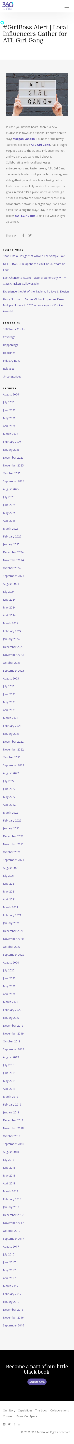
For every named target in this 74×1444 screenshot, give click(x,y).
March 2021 (10, 907)
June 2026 (9, 410)
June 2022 (9, 789)
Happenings (10, 345)
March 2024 (10, 623)
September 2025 (13, 481)
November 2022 (13, 749)
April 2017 (9, 1278)
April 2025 (9, 520)
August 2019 (11, 1057)
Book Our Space (26, 1416)
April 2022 (9, 805)
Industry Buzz (11, 361)
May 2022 (9, 797)
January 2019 (11, 1112)
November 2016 (13, 1317)
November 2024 (13, 560)
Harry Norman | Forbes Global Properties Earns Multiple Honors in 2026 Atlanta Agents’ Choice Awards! (33, 305)
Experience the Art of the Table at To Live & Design (36, 291)
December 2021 (13, 836)
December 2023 (13, 647)
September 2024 (13, 576)
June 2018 (9, 1167)
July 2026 (8, 402)
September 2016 (13, 1325)
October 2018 (12, 1136)
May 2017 (9, 1270)
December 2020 (13, 931)
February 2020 (12, 1010)
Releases (8, 368)
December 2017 (13, 1215)
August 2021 (11, 868)
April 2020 (9, 994)
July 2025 (8, 497)
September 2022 (13, 765)
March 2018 (10, 1191)
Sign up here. (37, 1381)
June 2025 (9, 505)
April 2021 (9, 899)
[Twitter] (30, 236)
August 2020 (11, 962)
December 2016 (13, 1309)
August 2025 (11, 489)
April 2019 (9, 1089)
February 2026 (12, 442)
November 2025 (13, 465)
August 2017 (11, 1246)
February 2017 (12, 1294)
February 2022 (12, 820)
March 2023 (10, 718)
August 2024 (11, 584)
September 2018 (13, 1144)
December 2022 (13, 741)
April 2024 (9, 615)
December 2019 (13, 1025)
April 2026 (9, 426)
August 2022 (11, 773)
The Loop (41, 1410)
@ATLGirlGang (25, 216)
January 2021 (11, 923)
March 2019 (10, 1096)
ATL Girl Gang (40, 145)
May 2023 (9, 702)
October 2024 (12, 568)
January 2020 (11, 1018)
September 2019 (13, 1049)
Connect (8, 1416)
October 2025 (12, 473)
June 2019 (9, 1073)
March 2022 (10, 812)
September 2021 (13, 860)
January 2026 (11, 449)
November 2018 (13, 1128)
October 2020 (12, 947)
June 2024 (9, 599)
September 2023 (13, 670)
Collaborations (59, 1410)
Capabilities (25, 1410)
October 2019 (12, 1041)
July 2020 (8, 970)
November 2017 (13, 1223)
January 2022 (11, 828)
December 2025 (13, 457)
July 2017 (8, 1254)
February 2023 (12, 726)
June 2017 (9, 1262)
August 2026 (11, 394)
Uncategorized (12, 376)
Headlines (9, 353)
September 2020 (13, 954)
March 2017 (10, 1286)
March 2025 (10, 528)
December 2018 (13, 1120)
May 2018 (9, 1175)
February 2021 (12, 915)
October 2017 (12, 1231)
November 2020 (13, 939)
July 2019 (8, 1065)
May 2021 (9, 891)
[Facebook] (23, 236)
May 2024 (9, 607)
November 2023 (13, 655)
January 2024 (11, 639)
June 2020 (9, 978)
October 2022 (12, 757)
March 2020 (10, 1002)
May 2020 (9, 986)
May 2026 (9, 418)
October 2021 (12, 852)
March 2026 (10, 434)
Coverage (9, 337)
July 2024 (8, 591)
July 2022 (8, 781)
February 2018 (12, 1199)
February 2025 (12, 536)
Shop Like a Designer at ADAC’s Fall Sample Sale (34, 256)
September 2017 (13, 1238)
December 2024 (13, 552)
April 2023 (9, 710)
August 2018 (11, 1152)
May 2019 (9, 1081)
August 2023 (11, 678)
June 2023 (9, 694)
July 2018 (8, 1160)
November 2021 (13, 844)
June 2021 (9, 883)
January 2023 (11, 734)
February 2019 (12, 1104)
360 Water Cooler (14, 329)
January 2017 (11, 1302)
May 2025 (9, 513)
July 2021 (8, 876)
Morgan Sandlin (24, 139)
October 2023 (12, 663)
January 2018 (11, 1207)
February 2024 (12, 631)
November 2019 (13, 1033)
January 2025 (11, 544)
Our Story (9, 1410)
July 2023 (8, 686)
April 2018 (9, 1183)
